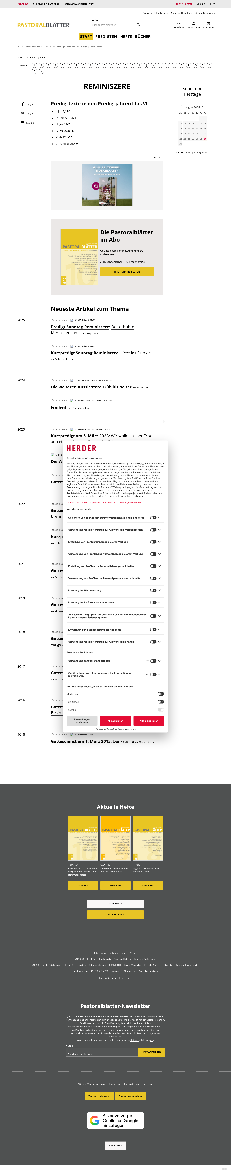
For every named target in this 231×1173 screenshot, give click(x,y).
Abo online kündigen (148, 970)
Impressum (147, 1084)
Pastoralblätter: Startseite (30, 46)
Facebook (125, 978)
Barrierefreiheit (131, 1084)
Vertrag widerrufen (99, 1095)
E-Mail (69, 1046)
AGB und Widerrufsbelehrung (92, 1084)
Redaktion (148, 13)
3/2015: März (81, 734)
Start (86, 36)
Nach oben (115, 1145)
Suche (95, 19)
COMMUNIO (115, 965)
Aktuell (24, 65)
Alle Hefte (115, 903)
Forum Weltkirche (132, 965)
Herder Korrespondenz (75, 965)
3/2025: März (81, 320)
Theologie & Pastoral (46, 4)
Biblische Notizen (152, 965)
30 (205, 138)
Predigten (106, 36)
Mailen (30, 122)
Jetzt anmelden (151, 1051)
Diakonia (168, 965)
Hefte (126, 36)
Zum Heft (83, 885)
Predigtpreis (162, 13)
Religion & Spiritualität (79, 4)
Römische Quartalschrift (186, 965)
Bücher (143, 36)
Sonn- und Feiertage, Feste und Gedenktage (193, 13)
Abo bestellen (115, 914)
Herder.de (22, 4)
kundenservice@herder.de (122, 970)
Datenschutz (115, 1084)
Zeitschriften (184, 4)
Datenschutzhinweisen (141, 1039)
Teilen (29, 104)
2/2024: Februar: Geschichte (88, 380)
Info (212, 4)
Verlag (201, 4)
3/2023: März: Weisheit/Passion (89, 429)
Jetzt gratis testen (127, 271)
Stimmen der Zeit (97, 965)
